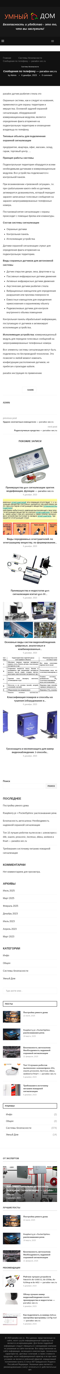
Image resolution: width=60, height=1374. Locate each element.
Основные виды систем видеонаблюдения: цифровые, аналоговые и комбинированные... (30, 645)
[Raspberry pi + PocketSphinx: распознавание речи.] (11, 1034)
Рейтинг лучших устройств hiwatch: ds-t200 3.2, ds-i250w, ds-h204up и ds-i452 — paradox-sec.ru (40, 1279)
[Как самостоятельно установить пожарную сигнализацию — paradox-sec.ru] (30, 1184)
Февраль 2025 (10, 906)
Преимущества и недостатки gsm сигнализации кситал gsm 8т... (30, 592)
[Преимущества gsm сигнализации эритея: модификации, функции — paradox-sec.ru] (30, 465)
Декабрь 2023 (10, 913)
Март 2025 (8, 898)
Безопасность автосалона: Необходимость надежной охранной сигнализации (37, 1050)
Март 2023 (8, 936)
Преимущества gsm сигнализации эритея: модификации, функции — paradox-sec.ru (30, 489)
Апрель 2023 (10, 929)
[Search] (57, 41)
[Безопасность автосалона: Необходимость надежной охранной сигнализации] (11, 1052)
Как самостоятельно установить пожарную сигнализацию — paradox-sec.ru (30, 1190)
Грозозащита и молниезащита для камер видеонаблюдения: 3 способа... (30, 750)
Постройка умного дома (16, 805)
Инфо (6, 955)
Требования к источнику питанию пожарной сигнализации (35, 1088)
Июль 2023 (9, 921)
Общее (6, 963)
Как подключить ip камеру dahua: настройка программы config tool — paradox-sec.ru (40, 1317)
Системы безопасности (30, 58)
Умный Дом (9, 978)
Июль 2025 (9, 890)
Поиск (6, 781)
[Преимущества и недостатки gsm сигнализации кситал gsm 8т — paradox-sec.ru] (30, 568)
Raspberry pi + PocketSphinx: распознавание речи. (30, 813)
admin (13, 75)
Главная (7, 58)
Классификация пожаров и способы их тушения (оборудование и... (30, 698)
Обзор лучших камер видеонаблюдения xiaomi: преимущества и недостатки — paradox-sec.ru (39, 1298)
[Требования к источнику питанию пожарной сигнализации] (11, 1090)
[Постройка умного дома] (11, 1017)
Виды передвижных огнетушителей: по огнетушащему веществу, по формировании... (30, 540)
